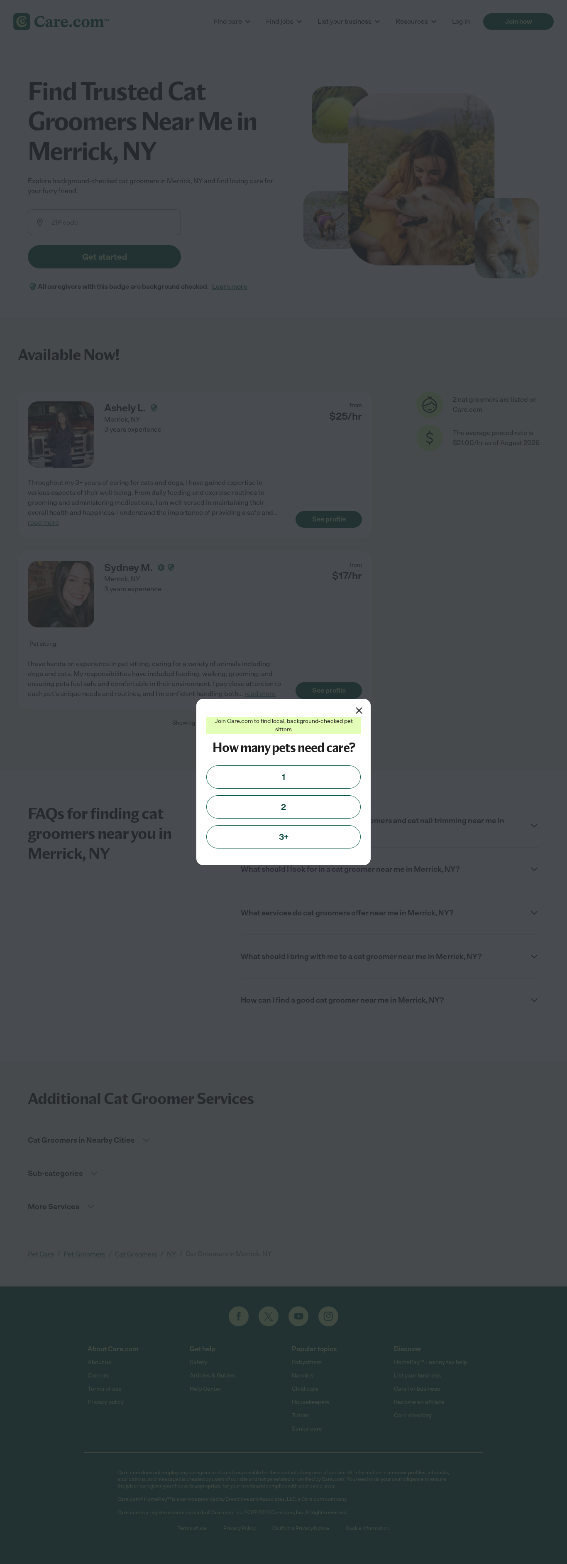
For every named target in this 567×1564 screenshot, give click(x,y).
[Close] (359, 710)
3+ (283, 837)
